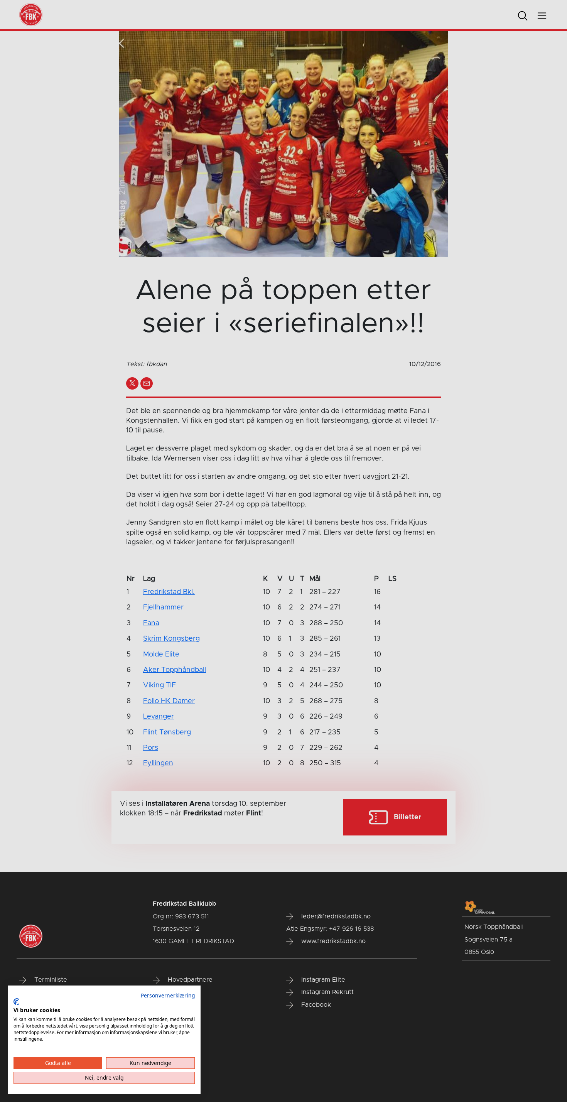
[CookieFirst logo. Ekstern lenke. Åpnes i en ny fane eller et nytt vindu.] (16, 1001)
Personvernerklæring (168, 995)
